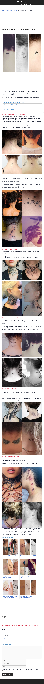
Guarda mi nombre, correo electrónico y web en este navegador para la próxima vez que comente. (22, 670)
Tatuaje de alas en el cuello (9, 109)
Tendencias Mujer (24, 4)
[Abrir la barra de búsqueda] (30, 4)
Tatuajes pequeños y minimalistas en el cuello (14, 102)
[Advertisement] (22, 20)
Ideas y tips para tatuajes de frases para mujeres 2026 (14, 618)
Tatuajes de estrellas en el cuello (11, 104)
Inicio (3, 10)
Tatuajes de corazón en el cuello (11, 107)
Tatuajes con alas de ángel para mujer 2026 (11, 617)
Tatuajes (15, 10)
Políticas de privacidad (26, 681)
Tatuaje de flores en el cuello (10, 106)
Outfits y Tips (15, 4)
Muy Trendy (21, 2)
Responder (6, 638)
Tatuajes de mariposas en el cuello (11, 111)
